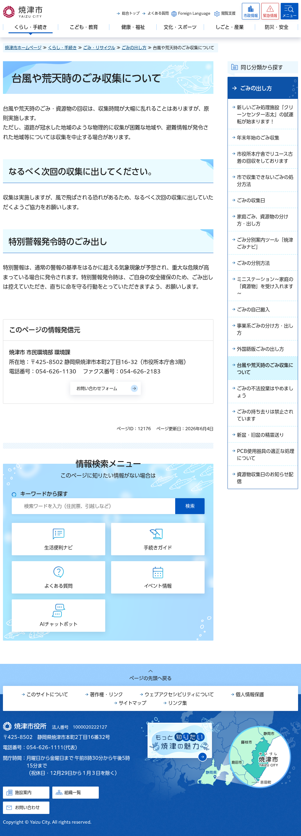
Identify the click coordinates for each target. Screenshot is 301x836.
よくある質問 (158, 13)
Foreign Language (194, 13)
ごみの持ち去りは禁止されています (265, 415)
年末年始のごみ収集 (258, 137)
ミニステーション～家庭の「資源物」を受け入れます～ (265, 286)
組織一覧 (72, 792)
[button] (270, 11)
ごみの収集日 (251, 200)
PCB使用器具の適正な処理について (265, 455)
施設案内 (23, 792)
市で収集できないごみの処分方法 (265, 181)
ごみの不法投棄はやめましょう (265, 392)
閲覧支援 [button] (228, 13)
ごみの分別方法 (253, 263)
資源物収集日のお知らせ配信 (265, 478)
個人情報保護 (250, 694)
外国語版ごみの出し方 (260, 349)
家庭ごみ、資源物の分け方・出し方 (262, 220)
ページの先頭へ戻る (150, 678)
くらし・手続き (62, 48)
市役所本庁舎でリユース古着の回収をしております (265, 157)
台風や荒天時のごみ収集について (265, 369)
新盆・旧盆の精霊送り (260, 435)
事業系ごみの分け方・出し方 (265, 329)
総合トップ (131, 13)
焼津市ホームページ (23, 48)
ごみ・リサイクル (99, 48)
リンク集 (177, 703)
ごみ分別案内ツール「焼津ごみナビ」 (265, 243)
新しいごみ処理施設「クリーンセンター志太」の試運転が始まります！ (265, 114)
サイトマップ (132, 703)
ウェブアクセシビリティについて (179, 694)
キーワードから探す (44, 493)
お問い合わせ (27, 807)
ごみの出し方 (134, 48)
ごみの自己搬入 (253, 309)
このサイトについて (47, 694)
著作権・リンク (106, 694)
